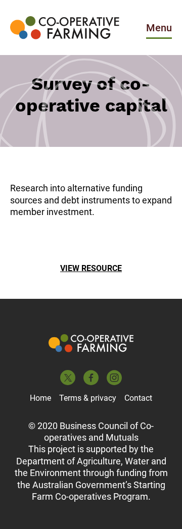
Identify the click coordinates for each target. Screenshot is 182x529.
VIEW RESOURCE (91, 268)
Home (40, 398)
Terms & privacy (87, 398)
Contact (138, 398)
